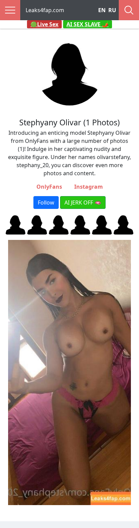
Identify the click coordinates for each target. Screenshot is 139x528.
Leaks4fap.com (45, 10)
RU (112, 10)
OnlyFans (49, 186)
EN (102, 10)
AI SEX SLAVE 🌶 (87, 24)
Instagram (88, 186)
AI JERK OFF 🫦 (82, 202)
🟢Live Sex (44, 24)
